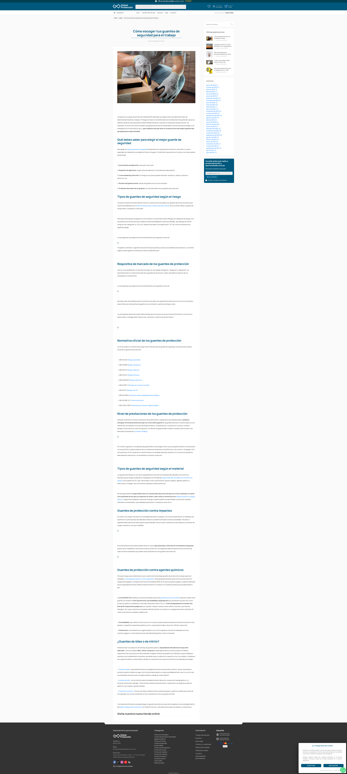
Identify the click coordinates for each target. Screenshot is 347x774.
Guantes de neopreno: (126, 691)
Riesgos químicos (134, 370)
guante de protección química (170, 598)
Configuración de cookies (124, 766)
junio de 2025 (211, 89)
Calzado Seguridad (160, 743)
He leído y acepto (217, 180)
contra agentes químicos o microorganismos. (140, 579)
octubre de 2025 (212, 87)
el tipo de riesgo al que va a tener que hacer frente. (153, 206)
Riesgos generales (134, 360)
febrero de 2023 (212, 124)
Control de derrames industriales (165, 737)
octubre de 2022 (213, 133)
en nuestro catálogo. (141, 431)
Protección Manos (160, 756)
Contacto (173, 13)
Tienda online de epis (148, 13)
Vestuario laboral (159, 759)
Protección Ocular (160, 750)
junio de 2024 (211, 103)
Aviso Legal (199, 741)
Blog (166, 13)
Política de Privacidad (202, 747)
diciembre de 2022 (213, 129)
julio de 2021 (211, 150)
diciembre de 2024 (213, 98)
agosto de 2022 (212, 137)
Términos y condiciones (203, 744)
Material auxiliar (159, 763)
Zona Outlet (158, 761)
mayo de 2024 (212, 105)
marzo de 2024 (212, 109)
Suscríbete (212, 177)
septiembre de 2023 (214, 116)
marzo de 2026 (212, 85)
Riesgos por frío (132, 390)
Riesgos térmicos (134, 375)
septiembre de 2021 (213, 148)
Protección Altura (160, 741)
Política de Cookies (201, 750)
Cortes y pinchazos (137, 400)
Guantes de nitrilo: (125, 680)
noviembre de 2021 (213, 144)
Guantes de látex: (124, 669)
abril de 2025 (211, 92)
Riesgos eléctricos (135, 380)
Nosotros (160, 13)
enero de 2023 (212, 126)
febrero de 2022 (212, 139)
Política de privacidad (326, 770)
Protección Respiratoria (162, 748)
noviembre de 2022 (213, 131)
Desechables (158, 745)
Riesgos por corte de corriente (139, 385)
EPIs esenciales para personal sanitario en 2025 (222, 53)
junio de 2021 (211, 152)
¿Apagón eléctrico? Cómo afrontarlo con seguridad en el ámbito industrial (223, 46)
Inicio (138, 13)
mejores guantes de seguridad (137, 149)
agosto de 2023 (212, 118)
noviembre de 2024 (213, 100)
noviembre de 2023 (213, 111)
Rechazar (333, 766)
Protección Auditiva (160, 752)
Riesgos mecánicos (134, 365)
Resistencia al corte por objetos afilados (145, 405)
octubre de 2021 (212, 146)
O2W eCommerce (174, 773)
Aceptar (311, 766)
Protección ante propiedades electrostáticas (144, 395)
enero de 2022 (212, 142)
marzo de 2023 (212, 122)
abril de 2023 (211, 120)
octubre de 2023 (213, 113)
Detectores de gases (161, 735)
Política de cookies (338, 770)
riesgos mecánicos (182, 497)
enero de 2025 (212, 96)
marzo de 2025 (212, 94)
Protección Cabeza (160, 754)
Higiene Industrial (159, 739)
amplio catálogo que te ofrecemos (131, 707)
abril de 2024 (211, 107)
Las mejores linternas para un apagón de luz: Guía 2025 (222, 70)
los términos (223, 180)
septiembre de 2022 (214, 135)
